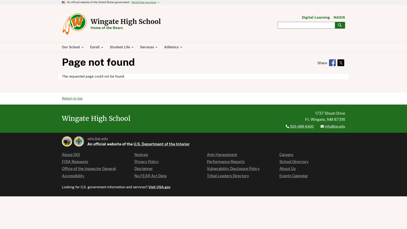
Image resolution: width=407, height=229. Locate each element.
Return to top (72, 98)
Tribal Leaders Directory (228, 176)
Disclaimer (143, 168)
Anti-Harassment (222, 154)
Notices (141, 154)
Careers (286, 154)
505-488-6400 (302, 126)
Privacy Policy (146, 161)
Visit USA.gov (159, 187)
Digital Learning (316, 17)
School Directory (294, 161)
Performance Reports (226, 161)
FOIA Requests (75, 161)
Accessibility (73, 176)
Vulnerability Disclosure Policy (233, 168)
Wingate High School (126, 21)
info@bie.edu (335, 126)
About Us (287, 168)
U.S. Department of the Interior (162, 144)
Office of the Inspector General (89, 168)
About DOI (71, 154)
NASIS (339, 17)
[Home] (74, 24)
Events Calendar (293, 176)
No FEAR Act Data (150, 176)
